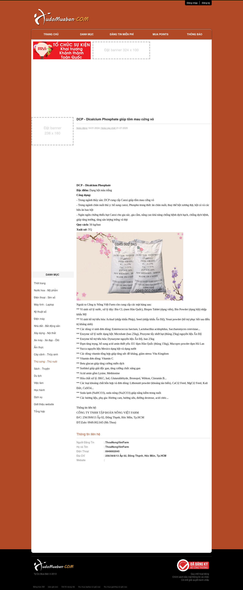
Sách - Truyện (42, 368)
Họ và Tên (82, 446)
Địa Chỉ (80, 455)
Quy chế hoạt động (200, 573)
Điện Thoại (82, 451)
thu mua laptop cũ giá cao (89, 586)
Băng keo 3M (38, 586)
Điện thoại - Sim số (44, 297)
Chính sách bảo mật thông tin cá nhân (190, 576)
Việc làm (39, 383)
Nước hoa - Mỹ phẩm (46, 290)
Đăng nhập (192, 2)
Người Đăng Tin (85, 442)
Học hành (39, 390)
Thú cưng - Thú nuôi (45, 361)
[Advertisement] (159, 17)
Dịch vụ (38, 397)
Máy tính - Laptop (44, 304)
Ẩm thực (38, 347)
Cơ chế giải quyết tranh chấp (195, 579)
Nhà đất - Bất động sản (47, 326)
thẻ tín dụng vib (68, 586)
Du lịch (38, 375)
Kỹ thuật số (40, 311)
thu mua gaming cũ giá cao (115, 586)
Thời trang (40, 283)
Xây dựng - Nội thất (45, 333)
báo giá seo (53, 586)
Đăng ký (206, 2)
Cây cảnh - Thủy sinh (46, 354)
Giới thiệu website (44, 404)
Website (81, 460)
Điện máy (39, 318)
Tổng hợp (39, 411)
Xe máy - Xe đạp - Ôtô (46, 340)
